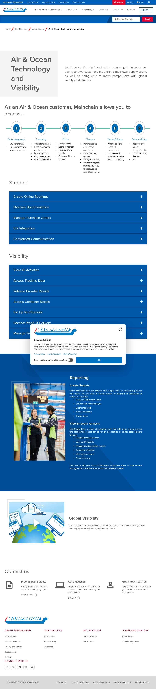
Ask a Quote (89, 641)
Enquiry (72, 598)
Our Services (21, 29)
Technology (86, 10)
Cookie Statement (101, 682)
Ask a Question (90, 636)
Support (144, 10)
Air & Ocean (38, 29)
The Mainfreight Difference (47, 10)
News (130, 10)
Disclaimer (61, 682)
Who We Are (10, 636)
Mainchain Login (79, 2)
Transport (48, 647)
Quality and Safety (13, 647)
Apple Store (127, 636)
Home (7, 29)
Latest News (64, 2)
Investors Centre (48, 2)
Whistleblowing (142, 682)
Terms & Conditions (80, 682)
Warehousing (50, 641)
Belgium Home (32, 2)
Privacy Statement (122, 682)
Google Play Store (130, 641)
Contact (102, 10)
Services (71, 10)
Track (147, 19)
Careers (117, 10)
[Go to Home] (26, 623)
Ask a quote (27, 595)
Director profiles (12, 641)
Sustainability (11, 652)
